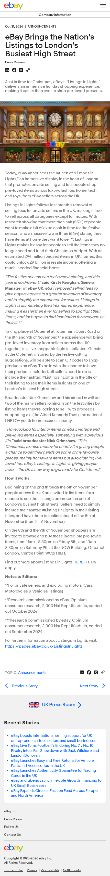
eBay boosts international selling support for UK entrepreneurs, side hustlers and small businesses (53, 738)
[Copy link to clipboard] (28, 69)
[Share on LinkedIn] (7, 70)
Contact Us (12, 834)
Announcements (32, 672)
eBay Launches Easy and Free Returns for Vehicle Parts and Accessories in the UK (52, 763)
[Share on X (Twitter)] (21, 70)
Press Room (13, 819)
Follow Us (11, 827)
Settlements (72, 870)
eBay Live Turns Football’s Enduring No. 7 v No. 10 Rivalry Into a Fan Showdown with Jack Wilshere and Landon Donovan (55, 750)
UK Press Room (58, 704)
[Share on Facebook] (14, 70)
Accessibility (50, 870)
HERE (78, 562)
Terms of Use (13, 870)
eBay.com (11, 811)
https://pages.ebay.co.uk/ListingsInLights (44, 646)
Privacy (32, 870)
